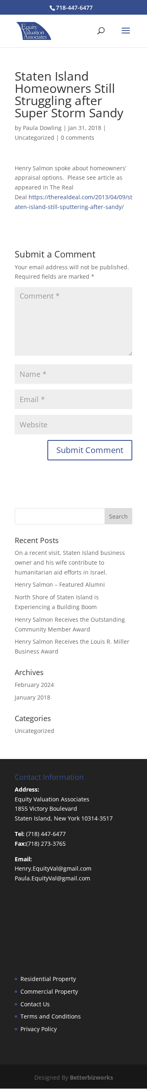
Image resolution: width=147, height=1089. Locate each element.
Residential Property (48, 979)
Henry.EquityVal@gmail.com (53, 868)
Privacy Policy (38, 1029)
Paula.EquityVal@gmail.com (52, 878)
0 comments (77, 137)
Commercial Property (49, 991)
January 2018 (32, 697)
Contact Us (35, 1004)
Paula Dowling (42, 128)
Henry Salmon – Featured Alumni (60, 584)
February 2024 (34, 685)
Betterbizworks (91, 1077)
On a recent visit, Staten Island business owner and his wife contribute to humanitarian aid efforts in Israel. (70, 562)
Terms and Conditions (50, 1016)
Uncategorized (34, 137)
